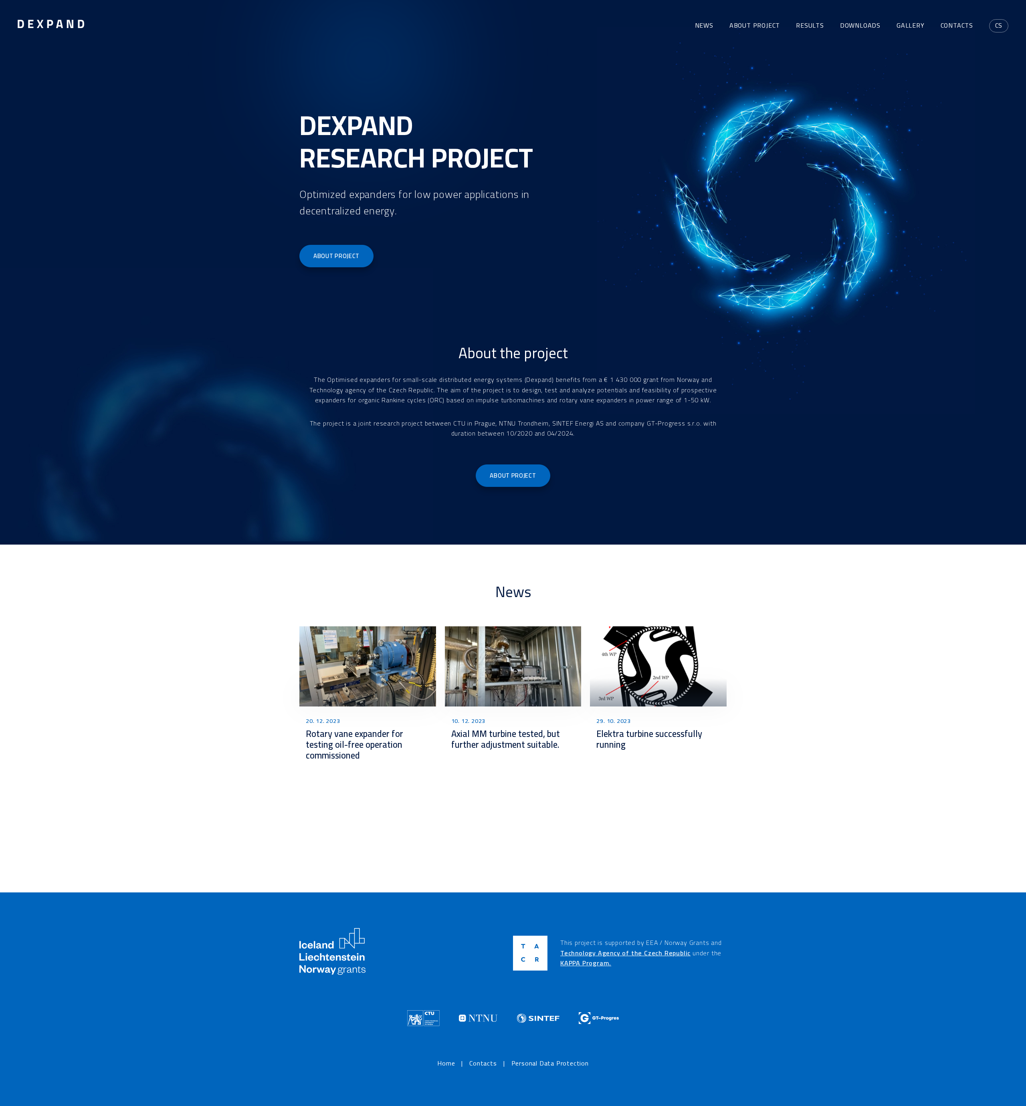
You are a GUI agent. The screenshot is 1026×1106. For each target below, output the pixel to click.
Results (810, 25)
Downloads (860, 25)
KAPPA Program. (585, 963)
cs (999, 25)
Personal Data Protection (550, 1063)
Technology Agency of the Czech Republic (625, 953)
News (704, 25)
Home (446, 1063)
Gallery (911, 25)
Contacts (957, 25)
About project (754, 25)
